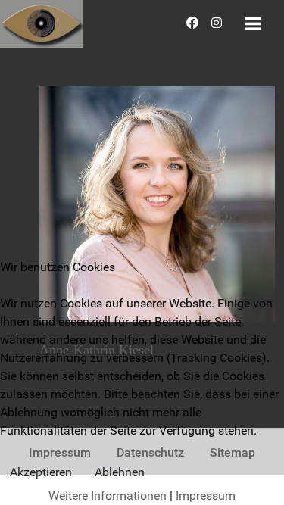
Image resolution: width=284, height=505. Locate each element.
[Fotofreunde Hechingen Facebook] (194, 23)
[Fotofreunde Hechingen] (41, 23)
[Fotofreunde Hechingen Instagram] (217, 23)
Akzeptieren (41, 472)
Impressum (206, 495)
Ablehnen (120, 472)
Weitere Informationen (107, 495)
